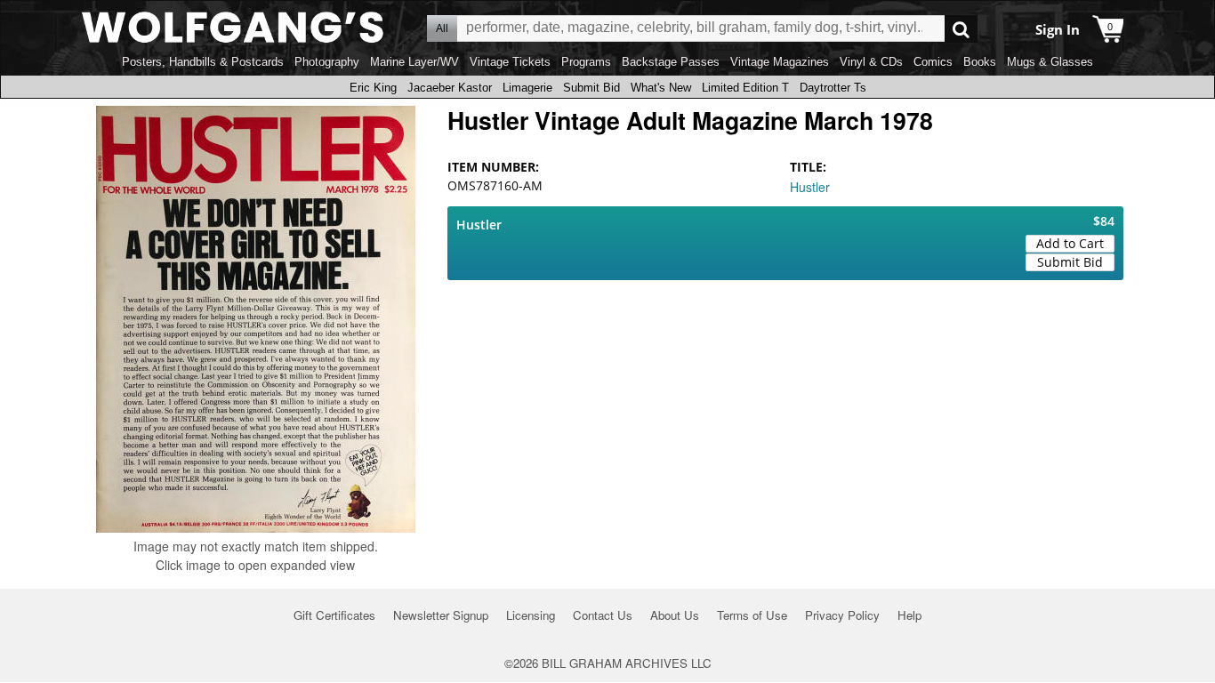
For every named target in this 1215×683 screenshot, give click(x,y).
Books (979, 61)
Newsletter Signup (440, 615)
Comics (933, 61)
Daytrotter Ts (833, 87)
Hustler (810, 187)
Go (961, 29)
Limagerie (527, 87)
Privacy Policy (842, 615)
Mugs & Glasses (1050, 61)
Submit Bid (591, 87)
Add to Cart (1070, 243)
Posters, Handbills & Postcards (203, 61)
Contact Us (602, 615)
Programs (586, 61)
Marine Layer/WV (414, 61)
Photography (326, 61)
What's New (661, 87)
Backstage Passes (671, 61)
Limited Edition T (745, 87)
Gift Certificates (334, 615)
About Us (674, 615)
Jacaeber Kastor (449, 87)
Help (909, 615)
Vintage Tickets (510, 61)
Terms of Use (752, 615)
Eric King (373, 87)
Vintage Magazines (779, 61)
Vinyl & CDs (871, 61)
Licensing (530, 615)
